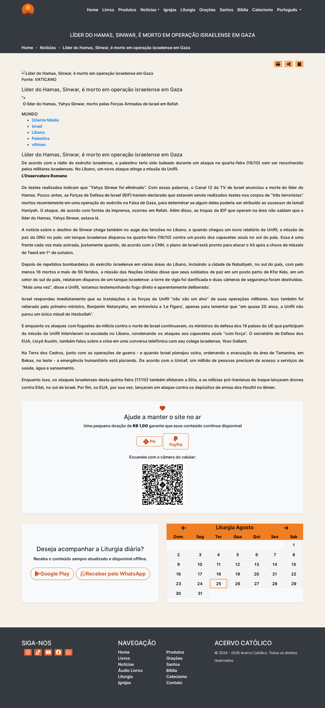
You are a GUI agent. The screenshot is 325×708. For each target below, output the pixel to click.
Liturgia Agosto (235, 527)
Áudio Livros (130, 670)
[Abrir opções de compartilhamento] (289, 64)
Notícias (148, 9)
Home (93, 9)
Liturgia (188, 9)
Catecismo (262, 9)
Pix (152, 441)
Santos (226, 9)
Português (287, 9)
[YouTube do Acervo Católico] (48, 652)
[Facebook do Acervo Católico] (58, 652)
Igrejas (170, 9)
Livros (108, 9)
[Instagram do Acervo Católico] (28, 652)
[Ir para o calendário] (299, 64)
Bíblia (242, 9)
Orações (207, 9)
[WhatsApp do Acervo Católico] (68, 652)
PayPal (175, 444)
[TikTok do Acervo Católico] (38, 652)
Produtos (127, 9)
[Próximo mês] (285, 527)
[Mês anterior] (183, 527)
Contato (174, 682)
